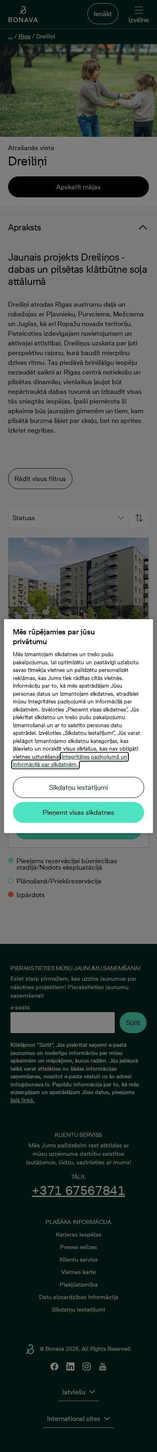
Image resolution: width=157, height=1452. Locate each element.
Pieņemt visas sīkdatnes (78, 812)
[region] (78, 726)
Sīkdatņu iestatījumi (78, 787)
